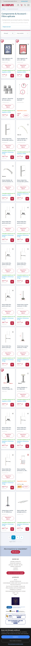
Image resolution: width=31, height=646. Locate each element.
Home (3, 9)
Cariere (15, 568)
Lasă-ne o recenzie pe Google (15, 573)
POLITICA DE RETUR (15, 584)
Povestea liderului (15, 563)
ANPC (15, 594)
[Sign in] (18, 5)
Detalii (26, 115)
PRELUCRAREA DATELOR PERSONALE (15, 588)
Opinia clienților (15, 566)
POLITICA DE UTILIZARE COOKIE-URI (15, 586)
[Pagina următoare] (22, 537)
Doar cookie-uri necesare (15, 640)
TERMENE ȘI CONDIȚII (15, 589)
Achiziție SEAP (24, 1)
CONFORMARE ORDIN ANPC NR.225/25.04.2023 (15, 583)
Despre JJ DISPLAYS (15, 561)
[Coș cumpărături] (21, 5)
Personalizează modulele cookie (16, 591)
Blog (15, 579)
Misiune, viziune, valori (15, 565)
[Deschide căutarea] (25, 5)
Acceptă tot (15, 637)
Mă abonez (15, 552)
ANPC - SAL (15, 593)
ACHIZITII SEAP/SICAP (15, 581)
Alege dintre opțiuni (8, 66)
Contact (15, 570)
